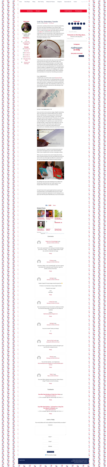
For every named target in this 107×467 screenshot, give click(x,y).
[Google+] (49, 205)
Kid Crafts (43, 232)
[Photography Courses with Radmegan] (26, 44)
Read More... (26, 37)
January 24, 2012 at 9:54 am (53, 279)
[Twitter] (47, 205)
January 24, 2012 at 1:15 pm (53, 303)
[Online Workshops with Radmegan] (26, 40)
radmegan (52, 278)
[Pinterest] (50, 205)
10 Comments (51, 23)
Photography (78, 10)
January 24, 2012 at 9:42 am (53, 262)
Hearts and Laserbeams (83, 462)
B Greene (52, 260)
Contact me (85, 461)
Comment (50, 425)
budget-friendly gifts (48, 233)
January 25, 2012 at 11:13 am (52, 342)
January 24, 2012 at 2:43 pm (53, 324)
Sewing (46, 232)
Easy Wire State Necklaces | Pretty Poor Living (49, 394)
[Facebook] (46, 205)
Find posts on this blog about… (76, 36)
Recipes (38, 10)
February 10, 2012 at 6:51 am (52, 358)
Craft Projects (68, 10)
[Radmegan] (53, 11)
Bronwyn (52, 356)
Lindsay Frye (52, 301)
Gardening (30, 10)
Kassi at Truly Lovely (51, 340)
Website (50, 446)
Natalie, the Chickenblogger (52, 241)
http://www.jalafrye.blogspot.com (50, 313)
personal (62, 233)
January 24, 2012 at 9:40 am (53, 242)
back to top (22, 460)
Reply (50, 253)
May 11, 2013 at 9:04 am (53, 375)
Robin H (52, 374)
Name (50, 436)
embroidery (55, 233)
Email (50, 441)
